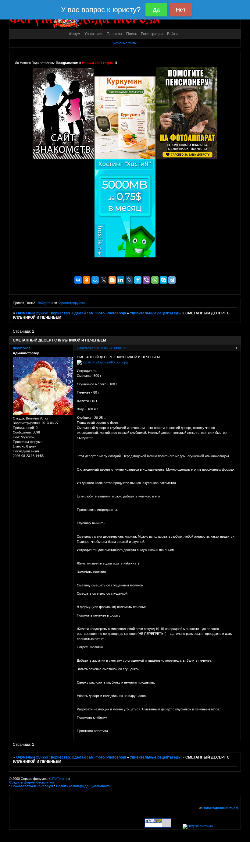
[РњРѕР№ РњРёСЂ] (95, 280)
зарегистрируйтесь (73, 303)
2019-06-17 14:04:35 (110, 348)
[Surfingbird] (137, 280)
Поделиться (86, 348)
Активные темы (124, 43)
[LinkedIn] (120, 280)
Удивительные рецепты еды (155, 313)
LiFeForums (59, 778)
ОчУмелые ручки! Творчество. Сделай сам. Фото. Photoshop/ (71, 313)
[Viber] (146, 280)
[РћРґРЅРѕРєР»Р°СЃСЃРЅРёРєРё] (86, 280)
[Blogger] (112, 280)
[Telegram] (172, 280)
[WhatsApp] (155, 280)
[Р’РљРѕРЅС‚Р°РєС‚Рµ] (78, 280)
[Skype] (163, 280)
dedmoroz (21, 348)
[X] (103, 280)
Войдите (44, 303)
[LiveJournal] (129, 280)
